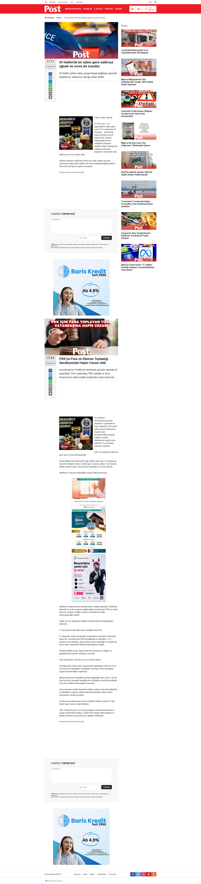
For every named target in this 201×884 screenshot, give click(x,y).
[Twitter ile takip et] (138, 874)
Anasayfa (77, 874)
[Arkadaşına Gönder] (50, 89)
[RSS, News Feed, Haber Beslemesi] (153, 874)
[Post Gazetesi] (53, 9)
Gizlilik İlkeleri (101, 874)
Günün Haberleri (63, 2)
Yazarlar (87, 9)
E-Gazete (98, 9)
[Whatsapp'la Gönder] (50, 85)
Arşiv (71, 2)
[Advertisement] (88, 98)
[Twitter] (50, 77)
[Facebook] (50, 74)
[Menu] (132, 9)
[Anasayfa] (46, 2)
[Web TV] (150, 2)
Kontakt (109, 9)
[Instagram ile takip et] (143, 874)
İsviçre (118, 9)
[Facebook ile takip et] (132, 874)
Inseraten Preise (73, 9)
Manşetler (52, 2)
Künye (85, 874)
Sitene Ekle (79, 2)
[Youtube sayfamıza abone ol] (148, 874)
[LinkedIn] (50, 81)
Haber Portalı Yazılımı (55, 881)
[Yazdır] (50, 93)
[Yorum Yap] (50, 97)
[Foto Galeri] (155, 2)
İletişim (92, 874)
